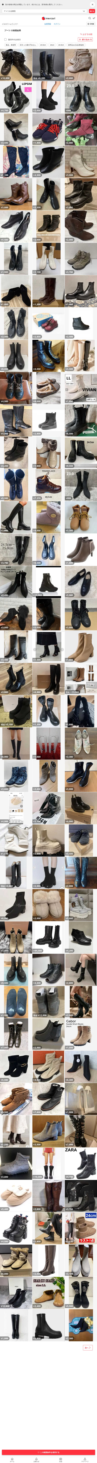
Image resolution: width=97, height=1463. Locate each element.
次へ (86, 1347)
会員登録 (47, 24)
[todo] (94, 18)
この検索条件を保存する (50, 1452)
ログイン (57, 24)
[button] (90, 18)
